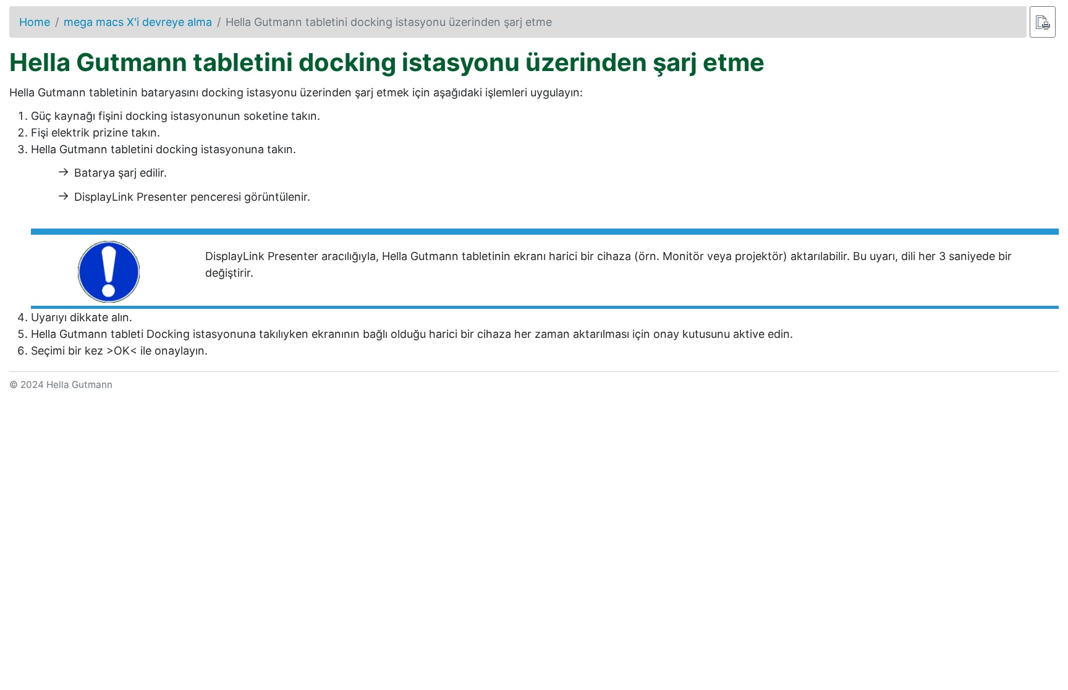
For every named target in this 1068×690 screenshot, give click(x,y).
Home (34, 21)
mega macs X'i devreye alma (138, 21)
